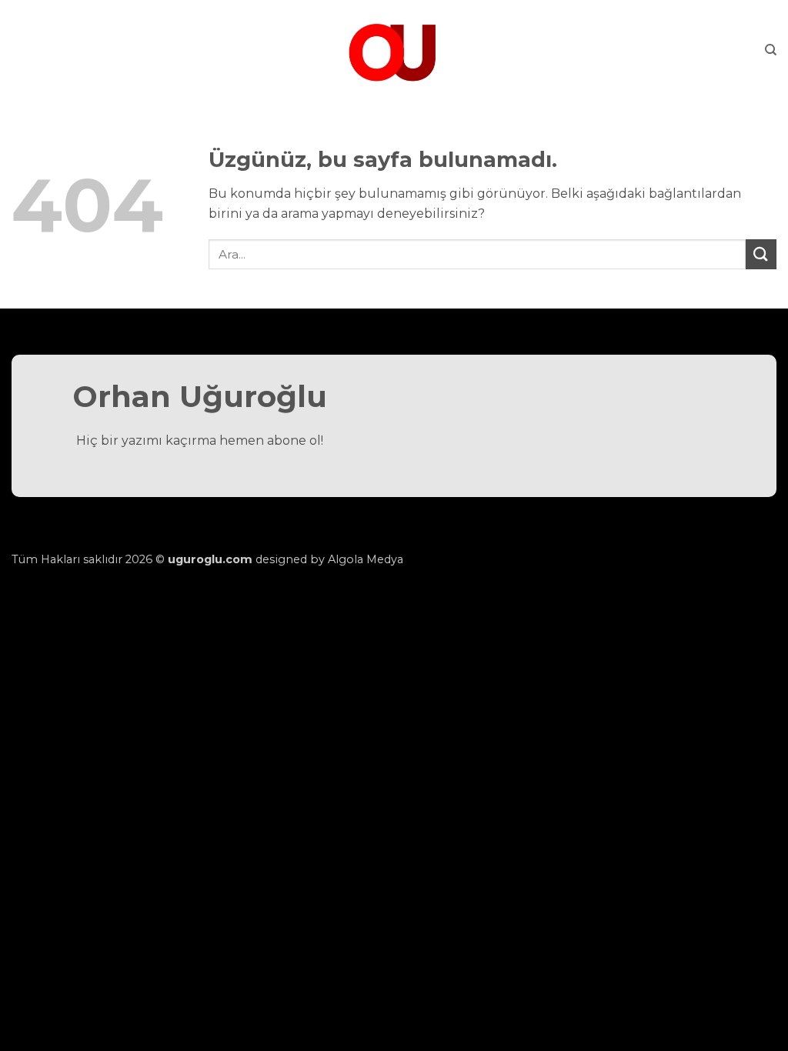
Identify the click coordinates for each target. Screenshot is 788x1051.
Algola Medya (365, 559)
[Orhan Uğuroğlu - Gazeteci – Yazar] (394, 50)
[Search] (770, 50)
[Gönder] (761, 254)
